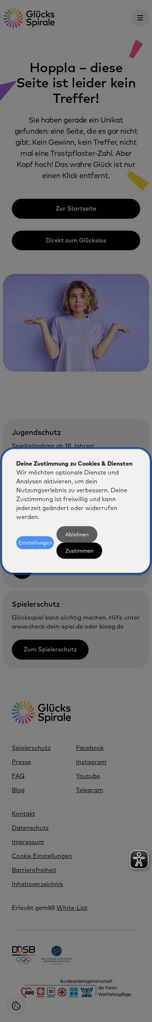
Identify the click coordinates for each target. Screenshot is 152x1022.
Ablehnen (77, 534)
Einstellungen (35, 542)
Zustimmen (79, 550)
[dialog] (76, 511)
